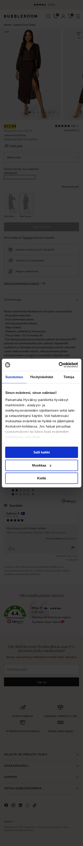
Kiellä (41, 478)
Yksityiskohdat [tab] (41, 377)
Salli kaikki (41, 452)
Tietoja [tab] (69, 377)
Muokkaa (39, 465)
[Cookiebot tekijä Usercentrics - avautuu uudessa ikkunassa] (59, 365)
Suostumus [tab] (14, 377)
